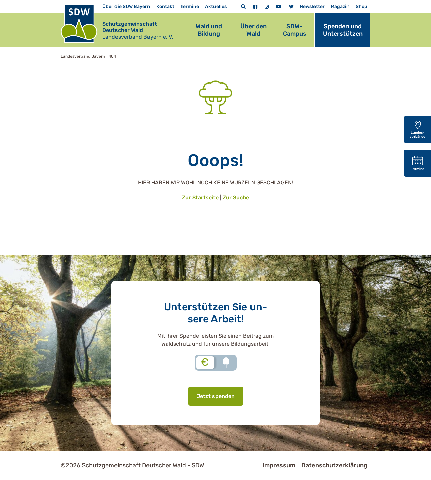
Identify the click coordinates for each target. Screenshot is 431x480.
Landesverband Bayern (83, 56)
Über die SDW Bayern (126, 6)
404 (112, 56)
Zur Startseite (200, 197)
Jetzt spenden (216, 396)
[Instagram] (266, 7)
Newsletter (312, 6)
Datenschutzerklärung (334, 465)
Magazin (340, 6)
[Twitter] (291, 7)
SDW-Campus (294, 30)
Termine (189, 6)
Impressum (279, 465)
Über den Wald (253, 30)
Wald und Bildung (209, 30)
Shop (361, 6)
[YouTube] (279, 7)
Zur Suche (236, 197)
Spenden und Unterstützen (343, 30)
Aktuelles (216, 6)
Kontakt (165, 6)
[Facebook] (255, 7)
